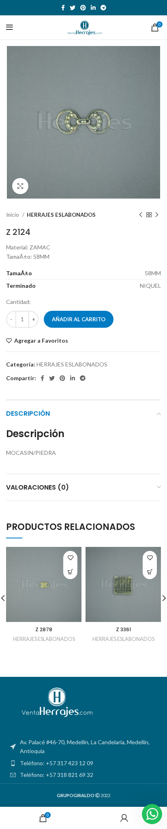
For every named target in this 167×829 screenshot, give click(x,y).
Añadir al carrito (78, 319)
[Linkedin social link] (93, 7)
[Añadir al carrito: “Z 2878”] (70, 572)
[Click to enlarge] (20, 186)
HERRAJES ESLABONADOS (61, 214)
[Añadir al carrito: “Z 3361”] (150, 572)
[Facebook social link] (63, 7)
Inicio (13, 214)
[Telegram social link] (103, 7)
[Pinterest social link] (83, 7)
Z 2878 (43, 629)
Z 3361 (123, 629)
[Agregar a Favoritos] (70, 558)
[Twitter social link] (72, 7)
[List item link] (83, 763)
